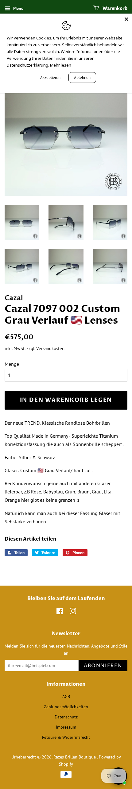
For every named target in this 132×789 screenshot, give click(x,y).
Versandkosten (50, 348)
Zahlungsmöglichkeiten (66, 706)
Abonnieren (103, 665)
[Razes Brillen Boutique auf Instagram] (72, 612)
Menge (12, 364)
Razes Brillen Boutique (75, 757)
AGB (66, 696)
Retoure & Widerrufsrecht (66, 737)
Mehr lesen (60, 65)
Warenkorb (114, 8)
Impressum (66, 727)
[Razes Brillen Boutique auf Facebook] (59, 612)
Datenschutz (66, 717)
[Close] (126, 19)
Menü (18, 8)
